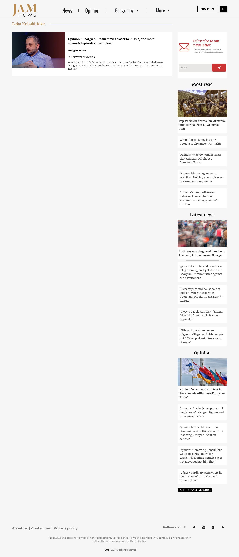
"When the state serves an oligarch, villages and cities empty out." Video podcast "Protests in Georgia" (202, 336)
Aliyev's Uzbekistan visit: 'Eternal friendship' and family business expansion (201, 315)
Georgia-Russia (77, 50)
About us (20, 528)
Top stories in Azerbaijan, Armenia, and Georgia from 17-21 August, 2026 (202, 124)
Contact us (40, 528)
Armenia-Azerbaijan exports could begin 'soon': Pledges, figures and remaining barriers (202, 412)
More (160, 10)
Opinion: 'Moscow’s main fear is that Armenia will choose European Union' (200, 158)
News (67, 10)
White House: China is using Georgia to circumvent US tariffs (200, 141)
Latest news (202, 214)
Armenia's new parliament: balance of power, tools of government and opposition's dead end (199, 198)
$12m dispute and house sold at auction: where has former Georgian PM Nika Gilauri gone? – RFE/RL (202, 294)
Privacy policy (65, 528)
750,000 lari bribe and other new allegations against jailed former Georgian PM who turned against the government (201, 272)
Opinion (92, 10)
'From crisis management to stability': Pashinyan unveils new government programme (201, 177)
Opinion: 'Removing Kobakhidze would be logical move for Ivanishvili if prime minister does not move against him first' (201, 455)
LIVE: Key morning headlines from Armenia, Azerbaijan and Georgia (201, 253)
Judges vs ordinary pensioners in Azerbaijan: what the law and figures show (201, 476)
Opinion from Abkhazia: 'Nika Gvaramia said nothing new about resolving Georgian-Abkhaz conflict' (201, 433)
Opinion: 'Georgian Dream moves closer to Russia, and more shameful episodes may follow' (111, 41)
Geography (124, 10)
